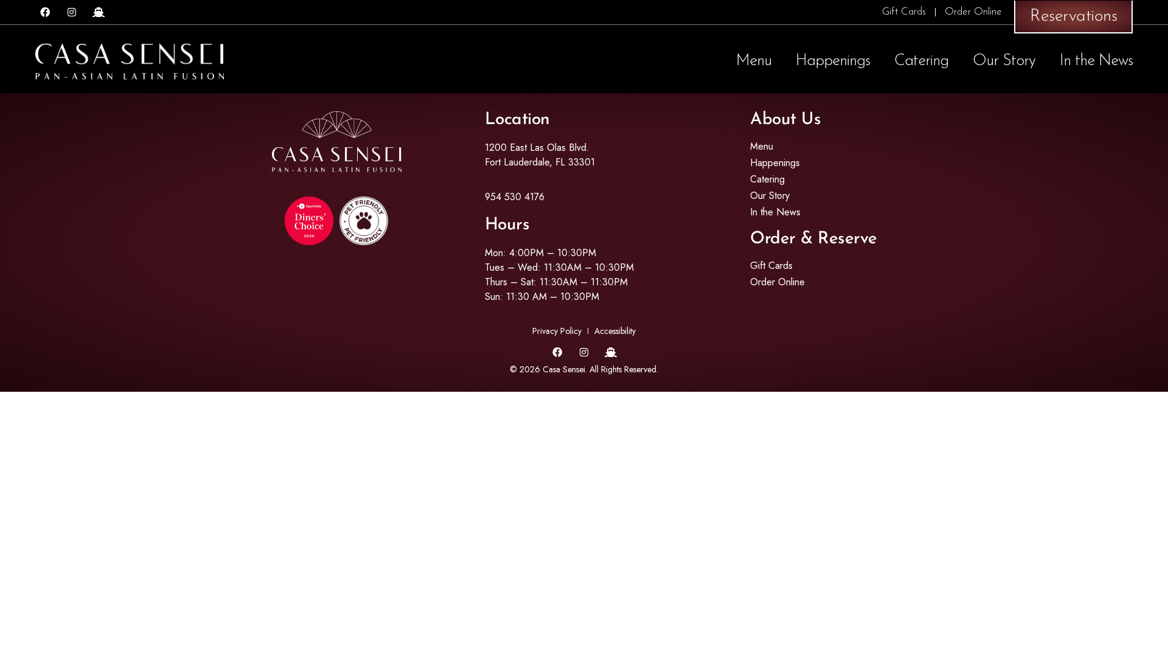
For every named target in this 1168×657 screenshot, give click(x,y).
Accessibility (615, 331)
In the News (1096, 61)
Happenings (833, 61)
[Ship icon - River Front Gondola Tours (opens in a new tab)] (98, 12)
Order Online (973, 12)
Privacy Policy (557, 331)
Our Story (1004, 61)
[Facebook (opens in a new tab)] (45, 12)
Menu (753, 61)
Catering (921, 61)
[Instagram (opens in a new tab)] (72, 12)
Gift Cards (904, 12)
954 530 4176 (514, 197)
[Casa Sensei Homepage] (129, 61)
